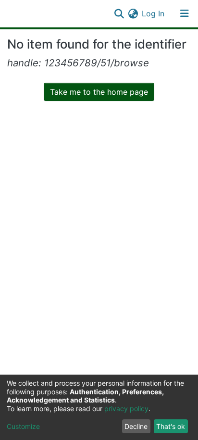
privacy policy (126, 408)
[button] (133, 13)
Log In (153, 13)
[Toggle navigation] (184, 13)
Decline (136, 426)
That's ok (170, 426)
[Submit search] (119, 13)
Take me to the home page (99, 92)
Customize (23, 426)
